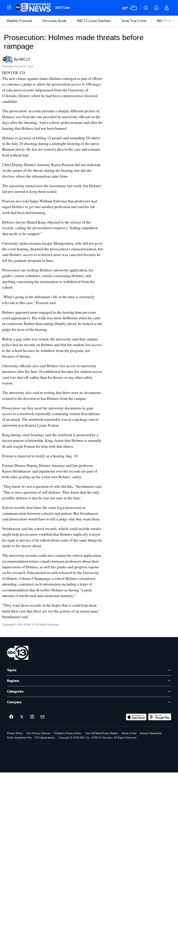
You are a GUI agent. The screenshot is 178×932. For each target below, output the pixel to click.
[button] (9, 7)
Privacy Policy (15, 733)
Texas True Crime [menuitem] (133, 21)
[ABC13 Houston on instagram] (32, 717)
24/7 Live (62, 7)
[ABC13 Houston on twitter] (21, 717)
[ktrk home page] (17, 653)
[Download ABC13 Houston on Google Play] (159, 716)
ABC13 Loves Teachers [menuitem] (93, 21)
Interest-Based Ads (151, 733)
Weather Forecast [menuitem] (19, 21)
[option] (25, 21)
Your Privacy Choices (38, 733)
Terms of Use (128, 733)
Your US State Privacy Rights (101, 733)
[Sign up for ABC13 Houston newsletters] (42, 717)
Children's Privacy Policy (68, 733)
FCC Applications (45, 737)
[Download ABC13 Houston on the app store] (136, 716)
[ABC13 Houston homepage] (33, 8)
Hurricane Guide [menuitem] (54, 21)
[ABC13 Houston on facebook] (11, 717)
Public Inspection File (19, 737)
